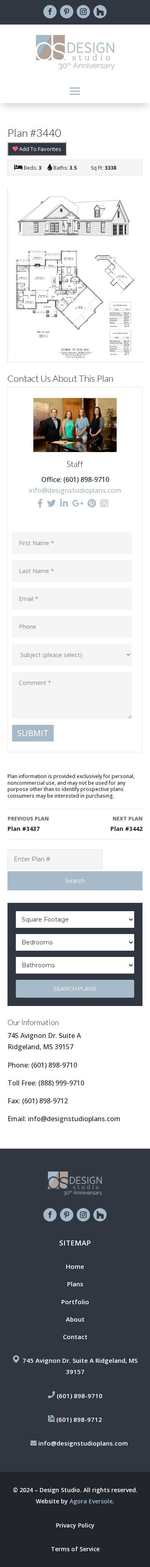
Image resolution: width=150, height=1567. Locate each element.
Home (75, 1266)
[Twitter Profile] (51, 503)
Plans (75, 1284)
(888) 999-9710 (61, 1083)
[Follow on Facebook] (50, 11)
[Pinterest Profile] (92, 503)
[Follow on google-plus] (100, 11)
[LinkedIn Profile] (64, 503)
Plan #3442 (126, 824)
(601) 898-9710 (54, 1065)
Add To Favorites (39, 149)
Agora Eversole (91, 1501)
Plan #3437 (28, 824)
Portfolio (75, 1302)
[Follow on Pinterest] (66, 11)
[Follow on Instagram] (83, 11)
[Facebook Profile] (40, 503)
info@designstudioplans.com (75, 490)
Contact (75, 1336)
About (75, 1319)
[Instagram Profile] (104, 503)
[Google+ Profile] (77, 503)
